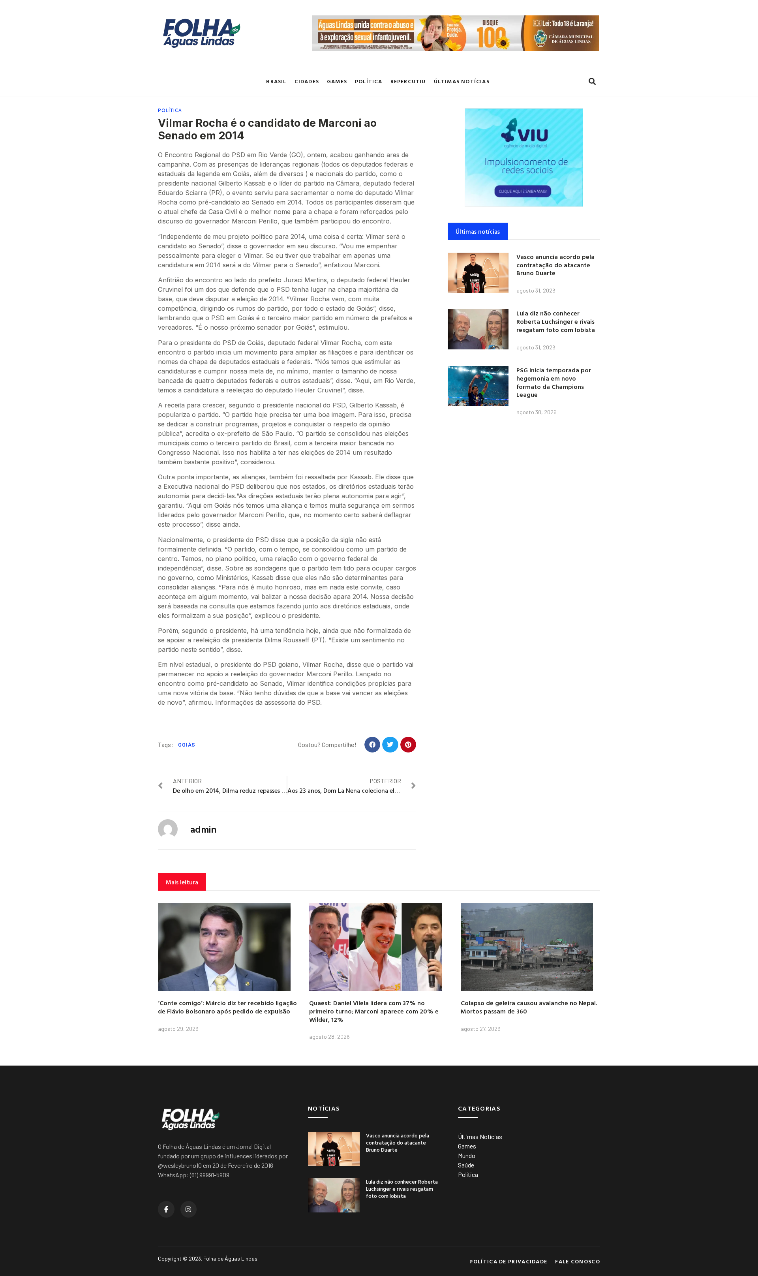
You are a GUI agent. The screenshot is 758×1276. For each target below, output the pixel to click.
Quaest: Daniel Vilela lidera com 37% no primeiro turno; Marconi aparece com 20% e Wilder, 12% (374, 1011)
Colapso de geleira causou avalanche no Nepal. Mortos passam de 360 (529, 1007)
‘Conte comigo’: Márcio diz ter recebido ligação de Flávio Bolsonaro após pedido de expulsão (227, 1007)
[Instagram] (188, 1209)
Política (369, 81)
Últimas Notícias (462, 81)
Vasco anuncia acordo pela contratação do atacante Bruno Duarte (555, 265)
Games (337, 81)
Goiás (186, 744)
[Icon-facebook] (166, 1209)
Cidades (307, 81)
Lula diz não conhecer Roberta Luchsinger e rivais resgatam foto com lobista (555, 321)
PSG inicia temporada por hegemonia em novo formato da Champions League (553, 382)
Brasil (276, 81)
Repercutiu (408, 81)
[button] (592, 81)
